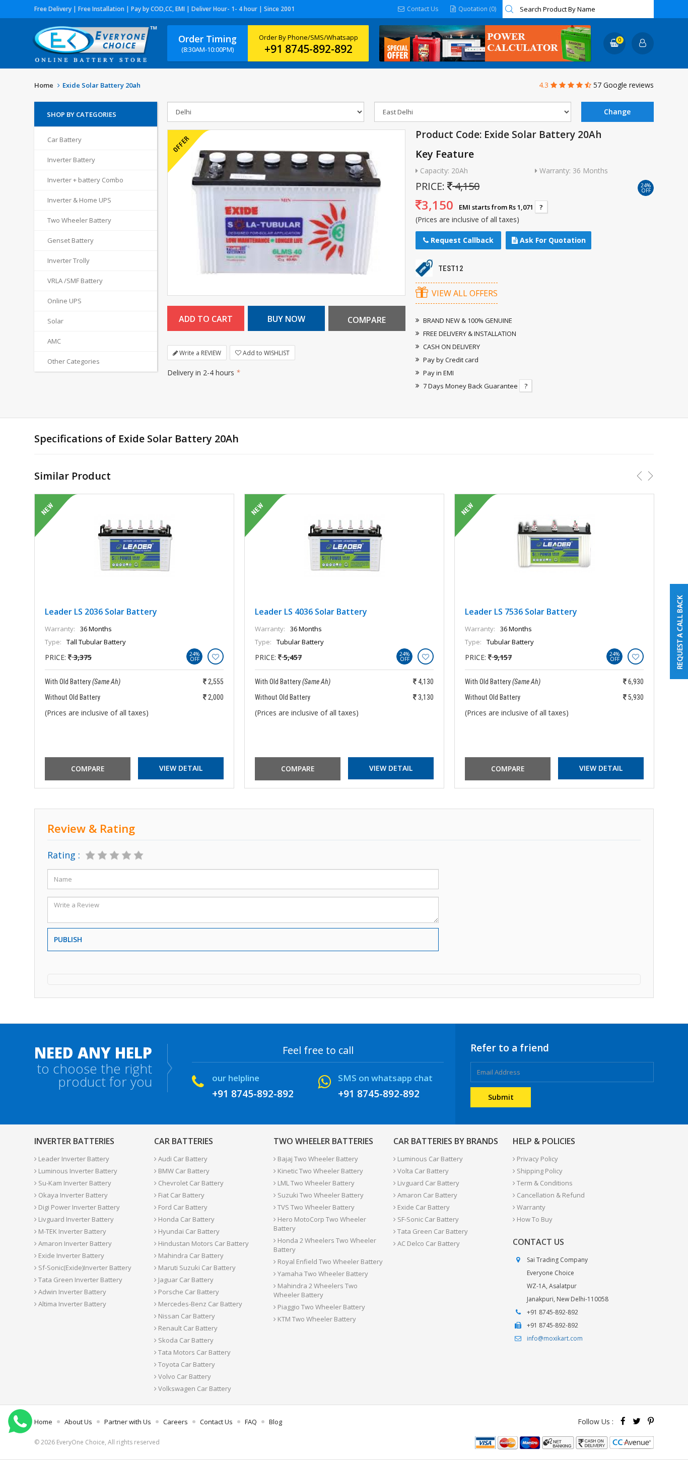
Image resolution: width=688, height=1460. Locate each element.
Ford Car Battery (182, 1207)
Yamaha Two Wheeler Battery (322, 1273)
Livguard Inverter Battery (75, 1219)
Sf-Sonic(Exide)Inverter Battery (84, 1267)
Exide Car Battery (423, 1207)
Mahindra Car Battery (190, 1255)
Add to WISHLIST (265, 353)
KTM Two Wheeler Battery (316, 1318)
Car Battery (64, 139)
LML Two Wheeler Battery (315, 1182)
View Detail (180, 768)
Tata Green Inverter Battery (79, 1279)
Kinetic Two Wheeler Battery (319, 1170)
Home (43, 85)
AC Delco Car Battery (428, 1243)
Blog (275, 1422)
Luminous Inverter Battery (77, 1170)
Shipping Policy (539, 1170)
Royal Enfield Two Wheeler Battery (329, 1261)
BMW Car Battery (183, 1170)
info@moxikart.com (555, 1338)
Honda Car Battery (186, 1219)
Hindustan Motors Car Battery (203, 1243)
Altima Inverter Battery (71, 1303)
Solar (55, 320)
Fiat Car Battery (180, 1195)
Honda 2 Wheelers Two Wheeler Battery (324, 1245)
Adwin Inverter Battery (71, 1291)
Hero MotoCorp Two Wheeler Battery (319, 1224)
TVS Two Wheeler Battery (315, 1207)
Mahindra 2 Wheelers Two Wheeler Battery (315, 1290)
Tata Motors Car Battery (194, 1352)
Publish (68, 939)
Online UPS (64, 300)
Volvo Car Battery (184, 1376)
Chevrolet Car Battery (190, 1182)
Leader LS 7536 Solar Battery (521, 611)
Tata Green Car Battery (432, 1231)
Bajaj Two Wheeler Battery (317, 1158)
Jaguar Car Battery (185, 1279)
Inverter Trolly (68, 260)
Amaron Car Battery (426, 1195)
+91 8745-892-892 (308, 49)
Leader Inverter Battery (73, 1158)
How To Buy (534, 1219)
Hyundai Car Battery (188, 1231)
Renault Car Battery (187, 1328)
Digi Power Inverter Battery (78, 1207)
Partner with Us (127, 1422)
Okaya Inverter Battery (72, 1195)
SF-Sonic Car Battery (427, 1219)
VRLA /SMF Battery (75, 280)
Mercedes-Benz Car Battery (199, 1303)
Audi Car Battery (182, 1158)
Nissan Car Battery (186, 1315)
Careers (175, 1422)
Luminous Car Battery (429, 1158)
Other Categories (73, 361)
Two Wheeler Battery (79, 220)
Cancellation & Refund (550, 1195)
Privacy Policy (536, 1158)
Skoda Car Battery (185, 1340)
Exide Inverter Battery (70, 1255)
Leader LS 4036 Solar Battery (311, 611)
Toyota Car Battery (186, 1364)
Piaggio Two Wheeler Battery (320, 1306)
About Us (78, 1422)
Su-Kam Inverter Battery (74, 1182)
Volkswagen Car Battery (194, 1388)
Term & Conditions (544, 1182)
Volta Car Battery (422, 1170)
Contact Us (421, 9)
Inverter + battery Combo (85, 179)
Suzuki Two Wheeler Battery (320, 1195)
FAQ (251, 1422)
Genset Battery (70, 240)
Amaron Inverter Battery (74, 1243)
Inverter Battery (71, 159)
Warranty (530, 1207)
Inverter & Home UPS (79, 200)
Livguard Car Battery (427, 1182)
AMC (54, 341)
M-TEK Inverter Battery (71, 1231)
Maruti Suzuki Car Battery (196, 1267)
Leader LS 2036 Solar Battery (101, 611)
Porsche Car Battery (188, 1291)
